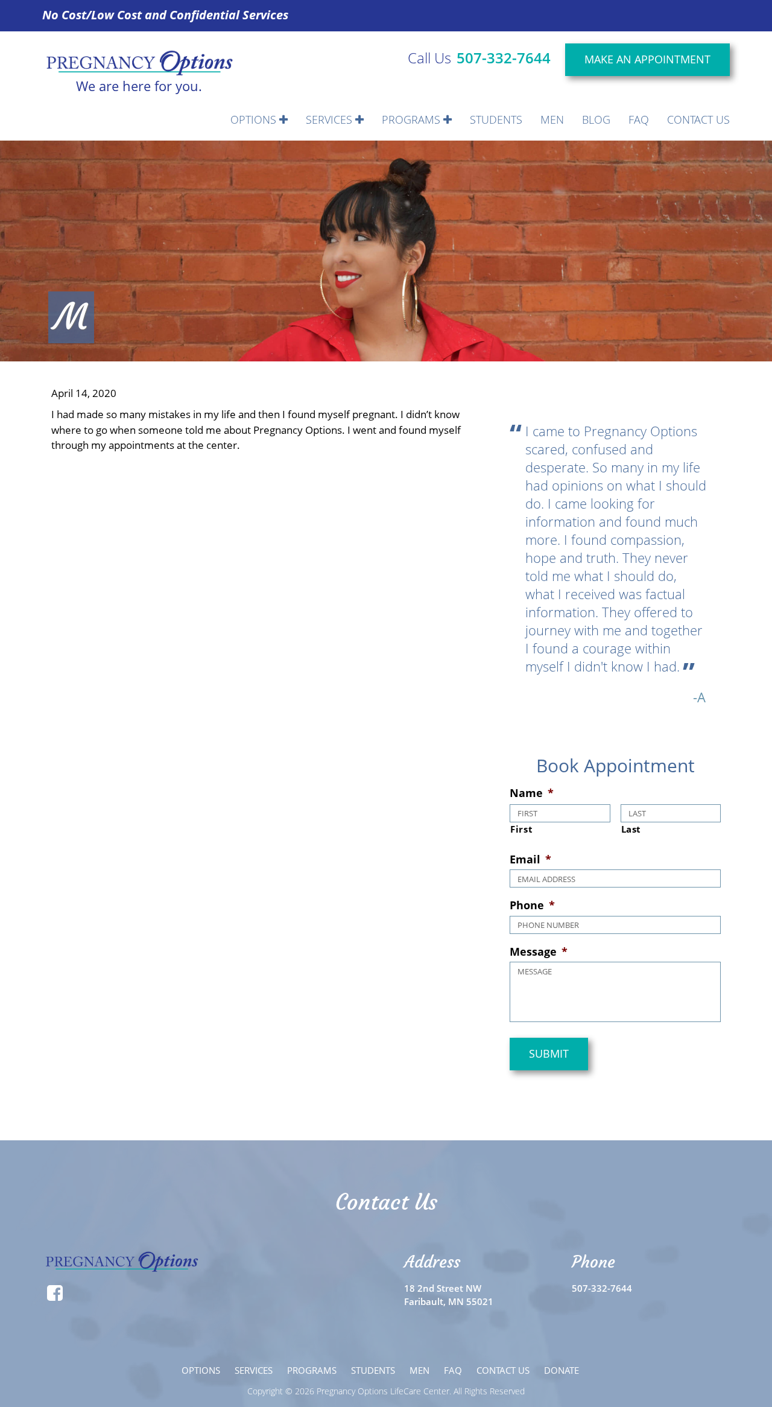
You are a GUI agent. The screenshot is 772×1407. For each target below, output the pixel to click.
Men (552, 119)
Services (330, 119)
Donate (561, 1370)
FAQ (638, 119)
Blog (596, 119)
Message (539, 952)
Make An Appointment (647, 59)
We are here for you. (139, 84)
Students (496, 119)
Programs (412, 119)
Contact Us (698, 119)
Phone (532, 905)
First (521, 829)
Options (254, 119)
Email (530, 859)
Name (532, 793)
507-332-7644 (504, 58)
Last (631, 829)
